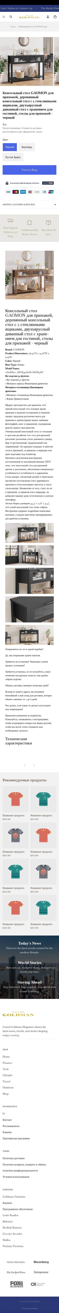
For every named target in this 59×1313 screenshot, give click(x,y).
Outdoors (8, 1087)
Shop (6, 1093)
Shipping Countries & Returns (19, 204)
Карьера (7, 1132)
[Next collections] (34, 765)
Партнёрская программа (16, 1138)
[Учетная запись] (47, 16)
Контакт (7, 1120)
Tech (6, 1069)
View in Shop (29, 170)
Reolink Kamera (12, 1227)
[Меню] (4, 17)
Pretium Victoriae (13, 1246)
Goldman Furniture (14, 1196)
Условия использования (16, 1177)
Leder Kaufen (11, 1215)
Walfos (6, 1240)
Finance (7, 1063)
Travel (6, 1081)
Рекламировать (11, 1126)
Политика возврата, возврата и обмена (24, 1164)
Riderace (8, 1221)
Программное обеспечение (18, 1209)
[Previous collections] (25, 765)
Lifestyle (7, 1075)
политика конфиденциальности (20, 1170)
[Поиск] (10, 16)
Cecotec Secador (12, 1234)
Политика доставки (14, 1158)
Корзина (7, 1203)
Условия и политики (29, 1308)
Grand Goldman (33, 1301)
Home (13, 26)
